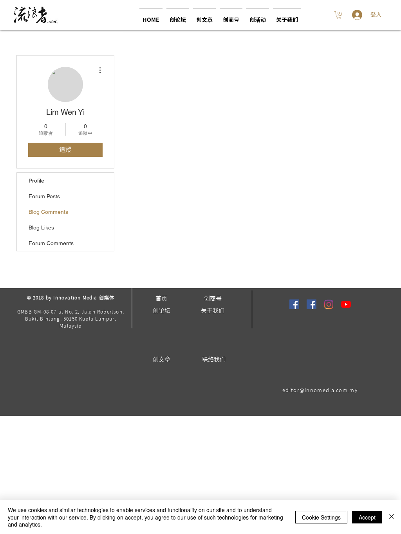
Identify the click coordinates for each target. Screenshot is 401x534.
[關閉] (391, 517)
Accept (367, 517)
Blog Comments (48, 212)
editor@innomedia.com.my (320, 390)
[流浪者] (294, 304)
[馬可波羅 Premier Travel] (311, 304)
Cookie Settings (321, 517)
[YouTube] (346, 304)
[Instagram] (329, 304)
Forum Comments (51, 243)
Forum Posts (44, 196)
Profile (36, 180)
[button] (257, 17)
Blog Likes (41, 227)
